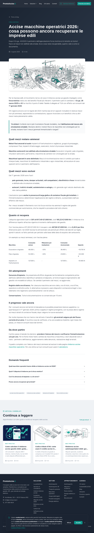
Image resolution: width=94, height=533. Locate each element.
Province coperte (84, 494)
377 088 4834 (9, 502)
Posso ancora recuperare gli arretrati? (22, 382)
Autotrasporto (53, 484)
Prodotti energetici (54, 498)
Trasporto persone (54, 489)
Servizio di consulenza (37, 487)
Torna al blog (15, 17)
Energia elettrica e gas (69, 494)
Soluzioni (32, 3)
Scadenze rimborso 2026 (38, 496)
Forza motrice (14, 22)
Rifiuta (69, 522)
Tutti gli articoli (84, 420)
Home (26, 3)
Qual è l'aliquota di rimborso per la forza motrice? (26, 371)
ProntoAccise (9, 4)
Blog (40, 3)
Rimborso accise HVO (38, 505)
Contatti (54, 3)
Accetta (78, 522)
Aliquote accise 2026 (38, 500)
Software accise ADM (38, 512)
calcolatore (63, 347)
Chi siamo (47, 3)
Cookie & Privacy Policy (18, 528)
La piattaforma (38, 484)
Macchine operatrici (52, 492)
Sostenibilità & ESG (85, 486)
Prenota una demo (84, 3)
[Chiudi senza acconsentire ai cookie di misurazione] (85, 523)
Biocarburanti (68, 498)
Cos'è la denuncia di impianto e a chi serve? (24, 376)
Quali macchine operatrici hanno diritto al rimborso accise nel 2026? (32, 366)
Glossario (82, 491)
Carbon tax (37, 508)
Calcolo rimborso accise (39, 492)
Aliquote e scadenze (67, 487)
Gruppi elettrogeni (54, 496)
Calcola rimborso (68, 3)
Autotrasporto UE (54, 486)
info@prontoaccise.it (11, 500)
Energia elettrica (54, 501)
